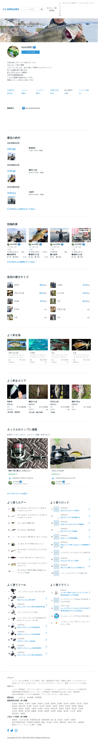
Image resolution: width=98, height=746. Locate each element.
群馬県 (72, 704)
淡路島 (73, 720)
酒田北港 (63, 722)
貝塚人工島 (72, 722)
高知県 (40, 711)
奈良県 (46, 708)
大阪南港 (80, 722)
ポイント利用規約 (43, 692)
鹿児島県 (15, 713)
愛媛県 (33, 711)
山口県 (14, 711)
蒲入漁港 (10, 412)
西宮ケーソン (17, 725)
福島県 (53, 704)
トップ (14, 681)
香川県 (27, 711)
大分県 (72, 711)
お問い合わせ (64, 694)
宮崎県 (79, 711)
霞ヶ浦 (53, 720)
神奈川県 (21, 706)
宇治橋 (53, 412)
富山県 (35, 706)
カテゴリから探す (69, 3)
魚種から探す (66, 681)
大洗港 (55, 722)
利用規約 (21, 689)
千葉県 (85, 704)
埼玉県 (79, 704)
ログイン (60, 683)
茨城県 (59, 704)
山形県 (46, 704)
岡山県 (74, 708)
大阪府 (33, 708)
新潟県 (29, 706)
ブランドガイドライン (49, 694)
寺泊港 (49, 722)
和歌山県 (54, 708)
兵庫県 (40, 708)
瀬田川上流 (33, 170)
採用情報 (38, 697)
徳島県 (20, 711)
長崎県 (59, 711)
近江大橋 (31, 412)
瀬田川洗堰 (39, 412)
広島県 (80, 708)
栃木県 (66, 704)
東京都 (14, 706)
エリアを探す (35, 681)
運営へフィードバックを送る (76, 683)
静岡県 (74, 706)
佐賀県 (53, 711)
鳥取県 (61, 708)
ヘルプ (14, 689)
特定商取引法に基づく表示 (62, 692)
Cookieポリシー (51, 689)
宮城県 (33, 704)
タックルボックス (86, 3)
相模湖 (14, 720)
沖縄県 (22, 713)
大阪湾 (31, 192)
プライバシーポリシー (35, 689)
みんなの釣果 (60, 9)
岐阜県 (67, 706)
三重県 (14, 708)
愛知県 (80, 706)
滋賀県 (20, 708)
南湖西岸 (32, 148)
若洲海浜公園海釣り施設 (36, 722)
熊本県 (66, 711)
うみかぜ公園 (23, 720)
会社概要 (30, 697)
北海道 (14, 704)
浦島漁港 (17, 412)
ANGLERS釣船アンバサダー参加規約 (26, 694)
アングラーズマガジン (46, 683)
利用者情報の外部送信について (23, 692)
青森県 (20, 704)
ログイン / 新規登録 (52, 9)
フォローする (30, 52)
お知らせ (22, 697)
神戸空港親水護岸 (18, 722)
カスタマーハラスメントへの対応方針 (72, 689)
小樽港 (39, 725)
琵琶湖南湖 (45, 720)
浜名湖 (60, 720)
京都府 (27, 708)
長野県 (61, 706)
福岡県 (46, 711)
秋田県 (40, 704)
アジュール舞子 (29, 725)
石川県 (41, 706)
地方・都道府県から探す (50, 681)
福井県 (48, 706)
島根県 (67, 708)
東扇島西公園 (35, 720)
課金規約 (76, 692)
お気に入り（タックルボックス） (24, 683)
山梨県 (54, 706)
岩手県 (27, 704)
